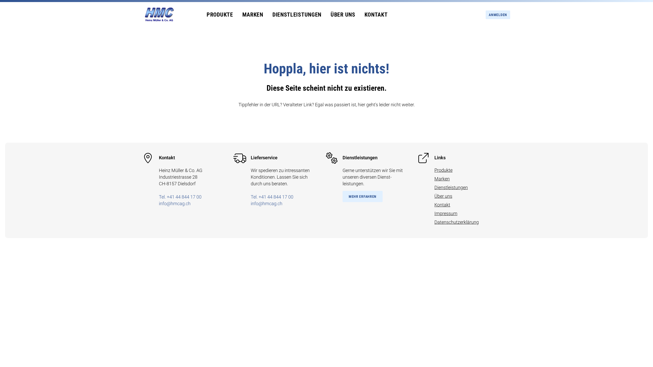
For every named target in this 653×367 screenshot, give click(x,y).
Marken (252, 14)
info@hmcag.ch (175, 203)
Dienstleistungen (296, 14)
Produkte (220, 14)
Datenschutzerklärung (456, 222)
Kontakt (376, 14)
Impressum (445, 213)
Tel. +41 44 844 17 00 (180, 197)
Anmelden (498, 15)
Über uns (343, 14)
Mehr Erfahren (362, 196)
